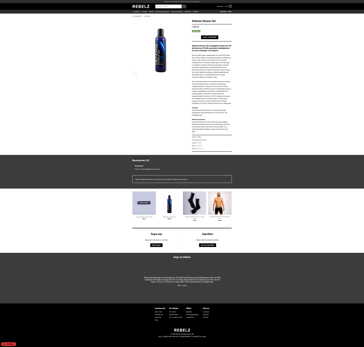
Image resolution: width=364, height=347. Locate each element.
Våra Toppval (198, 146)
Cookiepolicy (190, 317)
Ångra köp (158, 317)
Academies (187, 12)
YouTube (205, 317)
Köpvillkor (189, 312)
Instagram (206, 312)
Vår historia (172, 312)
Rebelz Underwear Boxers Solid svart (219, 218)
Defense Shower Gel (169, 217)
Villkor (188, 308)
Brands (145, 12)
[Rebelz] (140, 6)
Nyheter (151, 12)
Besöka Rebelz (173, 315)
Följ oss (206, 308)
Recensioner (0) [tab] (140, 160)
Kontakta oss (159, 315)
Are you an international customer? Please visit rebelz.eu (182, 2)
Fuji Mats (195, 12)
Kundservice (160, 308)
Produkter (136, 12)
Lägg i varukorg (210, 37)
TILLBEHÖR (136, 16)
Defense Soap (199, 149)
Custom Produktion (177, 12)
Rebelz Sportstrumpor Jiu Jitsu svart (194, 218)
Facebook (206, 315)
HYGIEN (147, 16)
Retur (156, 320)
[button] (220, 6)
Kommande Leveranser (162, 12)
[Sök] (184, 6)
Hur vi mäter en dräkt (175, 317)
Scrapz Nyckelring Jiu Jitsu (144, 217)
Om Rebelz (173, 308)
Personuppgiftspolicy (192, 315)
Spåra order (158, 312)
